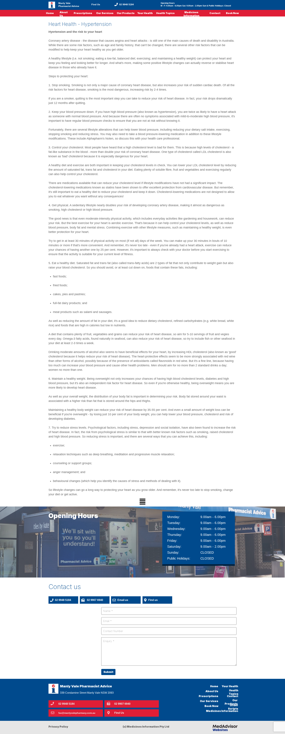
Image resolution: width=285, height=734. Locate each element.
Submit (108, 672)
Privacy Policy (58, 726)
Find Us (95, 4)
